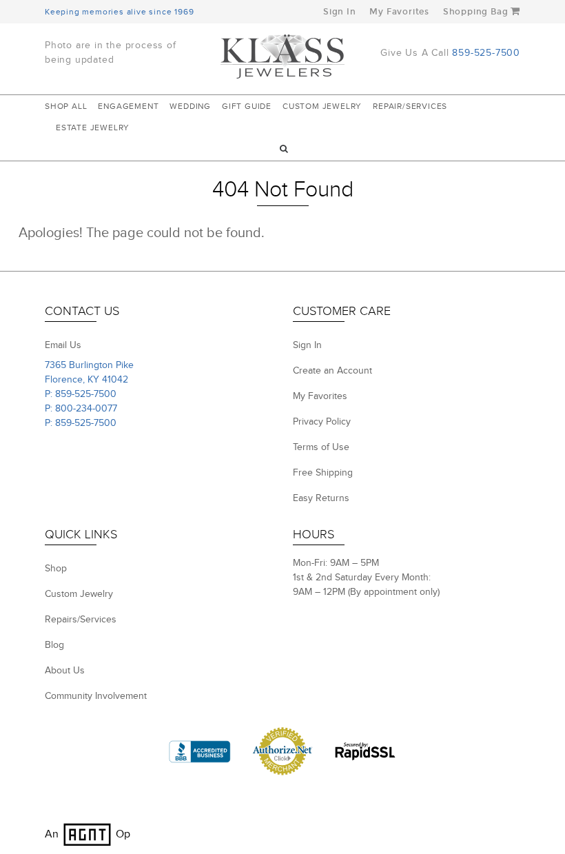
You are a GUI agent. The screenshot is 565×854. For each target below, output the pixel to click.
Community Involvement (96, 696)
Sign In (339, 12)
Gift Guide (246, 106)
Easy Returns (321, 498)
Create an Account (332, 370)
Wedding (190, 106)
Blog (54, 645)
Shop (56, 568)
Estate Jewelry (93, 127)
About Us (65, 670)
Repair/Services (410, 106)
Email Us (63, 345)
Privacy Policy (322, 421)
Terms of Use (321, 447)
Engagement (128, 106)
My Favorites (399, 12)
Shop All (66, 106)
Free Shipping (323, 472)
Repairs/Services (80, 619)
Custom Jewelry (322, 106)
